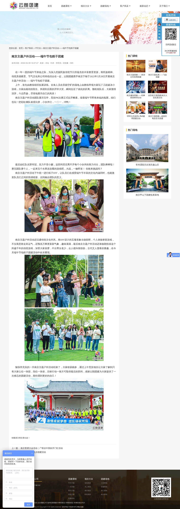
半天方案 (71, 483)
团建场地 (104, 5)
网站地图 (80, 507)
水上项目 (88, 486)
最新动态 (144, 5)
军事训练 (71, 498)
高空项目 (88, 490)
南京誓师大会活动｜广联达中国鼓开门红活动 (42, 448)
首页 (50, 5)
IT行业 (38, 48)
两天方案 (71, 490)
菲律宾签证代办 (79, 502)
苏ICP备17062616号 (69, 507)
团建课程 (65, 5)
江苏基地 (104, 483)
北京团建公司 (42, 502)
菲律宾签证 (61, 502)
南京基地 (104, 494)
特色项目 (88, 494)
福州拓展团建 (52, 502)
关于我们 (163, 5)
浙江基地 (104, 490)
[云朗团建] (24, 6)
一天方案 (71, 486)
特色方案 (71, 494)
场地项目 (88, 483)
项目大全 (85, 5)
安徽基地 (104, 486)
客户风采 (124, 5)
